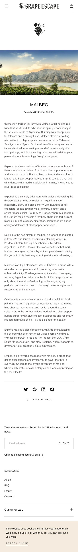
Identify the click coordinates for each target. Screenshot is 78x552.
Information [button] (11, 471)
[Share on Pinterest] (35, 389)
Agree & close (17, 543)
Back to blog (42, 399)
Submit (64, 443)
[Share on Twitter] (26, 389)
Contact (8, 496)
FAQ (6, 485)
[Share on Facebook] (52, 389)
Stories (8, 491)
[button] (6, 6)
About (7, 479)
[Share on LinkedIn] (43, 389)
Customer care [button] (13, 509)
